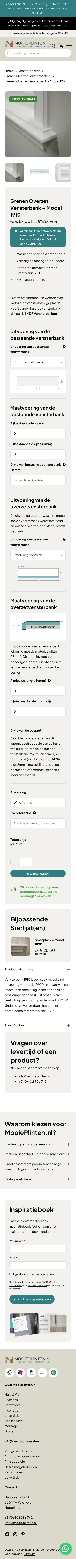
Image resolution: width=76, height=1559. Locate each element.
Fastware (29, 1553)
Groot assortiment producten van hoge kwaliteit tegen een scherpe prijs (33, 1166)
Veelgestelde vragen (20, 1451)
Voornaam (17, 1240)
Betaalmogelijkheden (21, 1467)
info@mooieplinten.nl (34, 1076)
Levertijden (13, 1415)
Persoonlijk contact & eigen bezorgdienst (35, 1154)
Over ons (11, 1400)
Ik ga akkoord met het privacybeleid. (36, 1274)
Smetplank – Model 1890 (49, 942)
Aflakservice (14, 1421)
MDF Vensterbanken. (42, 314)
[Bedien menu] (68, 45)
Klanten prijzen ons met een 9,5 (27, 1144)
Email (14, 1257)
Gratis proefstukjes (19, 1179)
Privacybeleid (15, 1285)
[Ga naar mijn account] (54, 47)
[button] (66, 96)
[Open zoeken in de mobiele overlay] (38, 53)
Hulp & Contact (16, 1394)
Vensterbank (14, 979)
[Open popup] (65, 1548)
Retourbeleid (14, 1472)
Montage (11, 1426)
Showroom (13, 1405)
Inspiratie (11, 1410)
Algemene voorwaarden (22, 1456)
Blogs (9, 1431)
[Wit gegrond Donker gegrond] (38, 802)
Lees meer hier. (59, 25)
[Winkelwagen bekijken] (61, 45)
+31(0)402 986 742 (33, 1081)
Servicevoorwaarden (37, 1285)
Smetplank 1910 (28, 273)
